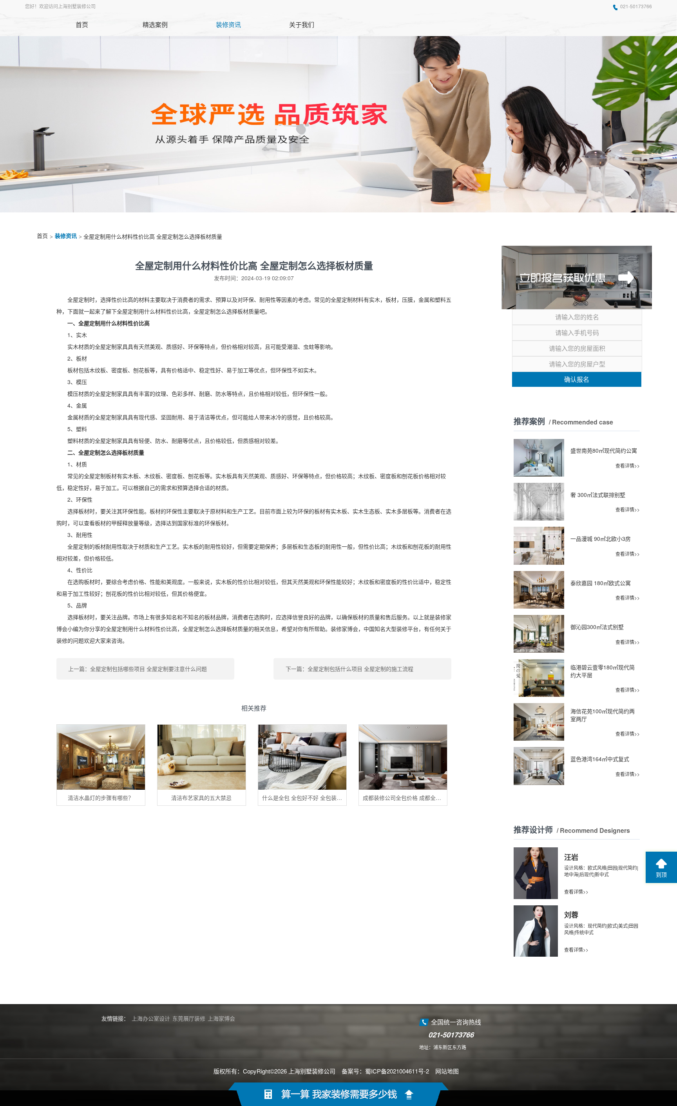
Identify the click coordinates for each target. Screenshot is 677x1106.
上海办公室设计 (151, 1018)
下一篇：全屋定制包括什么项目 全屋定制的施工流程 (349, 669)
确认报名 (576, 379)
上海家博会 (221, 1018)
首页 (42, 236)
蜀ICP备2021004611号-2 (397, 1071)
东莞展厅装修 (188, 1018)
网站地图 (447, 1071)
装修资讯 (66, 236)
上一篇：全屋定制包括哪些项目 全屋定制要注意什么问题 (137, 669)
